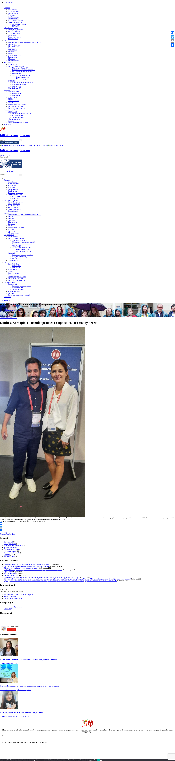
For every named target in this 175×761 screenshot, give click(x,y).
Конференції (12, 112)
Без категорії (8, 542)
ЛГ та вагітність (13, 61)
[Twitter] (87, 526)
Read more (3, 532)
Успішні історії (13, 39)
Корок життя (12, 97)
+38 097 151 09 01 (6, 155)
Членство (11, 15)
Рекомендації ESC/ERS (16, 55)
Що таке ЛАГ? (13, 44)
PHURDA (15, 26)
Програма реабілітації (15, 106)
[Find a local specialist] (9, 143)
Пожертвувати (5, 300)
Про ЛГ (6, 40)
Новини (11, 121)
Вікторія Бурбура (10, 573)
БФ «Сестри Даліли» (19, 24)
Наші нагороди (13, 17)
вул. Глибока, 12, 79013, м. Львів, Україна (18, 595)
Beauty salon (16, 95)
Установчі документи (15, 20)
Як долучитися (9, 62)
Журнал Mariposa (14, 119)
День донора (16, 73)
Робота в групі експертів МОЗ (22, 82)
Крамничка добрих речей (17, 104)
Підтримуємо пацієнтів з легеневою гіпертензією (21, 568)
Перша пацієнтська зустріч (21, 113)
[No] (101, 760)
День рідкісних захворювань (22, 71)
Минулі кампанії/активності (21, 75)
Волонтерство (13, 64)
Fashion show (16, 93)
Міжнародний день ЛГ (20, 68)
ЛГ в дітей (11, 59)
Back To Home (5, 316)
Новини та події (9, 110)
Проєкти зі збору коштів (16, 108)
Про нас (7, 8)
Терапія (10, 53)
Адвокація (11, 81)
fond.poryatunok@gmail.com (13, 598)
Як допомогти (13, 35)
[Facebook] (87, 523)
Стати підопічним (14, 37)
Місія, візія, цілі (13, 11)
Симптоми (11, 48)
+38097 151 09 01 (10, 596)
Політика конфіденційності (13, 607)
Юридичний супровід (19, 84)
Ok (98, 760)
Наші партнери (13, 19)
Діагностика (12, 50)
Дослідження (12, 57)
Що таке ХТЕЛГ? (14, 46)
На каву (10, 102)
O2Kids (10, 99)
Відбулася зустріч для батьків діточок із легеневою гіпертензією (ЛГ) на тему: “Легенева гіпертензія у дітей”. (41, 577)
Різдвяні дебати (17, 115)
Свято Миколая (13, 101)
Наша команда (13, 13)
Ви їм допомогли (14, 31)
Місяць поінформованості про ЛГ (23, 70)
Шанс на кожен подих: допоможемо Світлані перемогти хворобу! (26, 564)
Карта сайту (8, 609)
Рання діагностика (22, 77)
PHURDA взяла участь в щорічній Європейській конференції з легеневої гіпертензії (33, 570)
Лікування (11, 51)
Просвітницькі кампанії (16, 66)
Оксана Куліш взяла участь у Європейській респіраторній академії (27, 566)
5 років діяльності (18, 117)
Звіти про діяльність (15, 22)
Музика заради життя (23, 79)
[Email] (87, 528)
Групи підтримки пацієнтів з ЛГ (19, 123)
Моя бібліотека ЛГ (14, 88)
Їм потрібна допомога (15, 30)
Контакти (7, 124)
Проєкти (7, 90)
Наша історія (12, 9)
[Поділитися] (87, 530)
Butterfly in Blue (13, 92)
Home (6, 309)
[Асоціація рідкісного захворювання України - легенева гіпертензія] (24, 145)
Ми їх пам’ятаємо (14, 33)
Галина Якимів (9, 575)
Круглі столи (16, 86)
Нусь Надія (8, 571)
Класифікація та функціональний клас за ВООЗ (24, 42)
